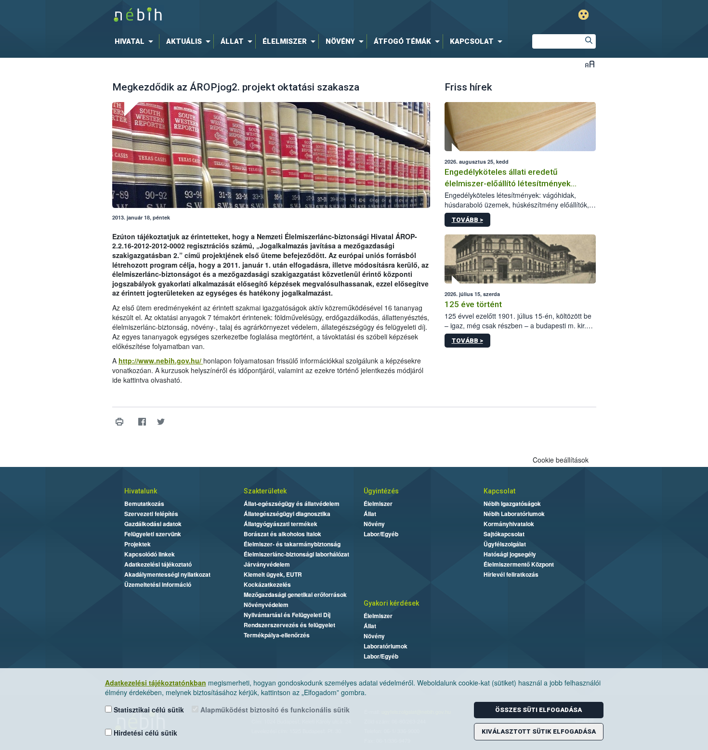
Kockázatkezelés (267, 584)
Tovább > (467, 219)
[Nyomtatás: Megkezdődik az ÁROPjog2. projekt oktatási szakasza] (119, 421)
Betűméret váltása (590, 64)
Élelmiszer (378, 503)
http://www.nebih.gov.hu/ (160, 360)
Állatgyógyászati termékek (280, 523)
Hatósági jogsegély (510, 554)
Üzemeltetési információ (157, 584)
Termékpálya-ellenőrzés (277, 635)
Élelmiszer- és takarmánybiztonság (292, 544)
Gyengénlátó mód (583, 15)
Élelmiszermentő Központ (519, 564)
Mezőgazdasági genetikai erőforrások (295, 594)
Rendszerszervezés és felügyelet (289, 625)
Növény (374, 523)
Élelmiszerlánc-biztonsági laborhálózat (296, 554)
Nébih (251, 15)
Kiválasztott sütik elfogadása (539, 731)
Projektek (137, 544)
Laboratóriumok (385, 646)
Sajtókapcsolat (504, 534)
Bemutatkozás (144, 503)
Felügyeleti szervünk (152, 534)
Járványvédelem (267, 564)
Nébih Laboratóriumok (514, 513)
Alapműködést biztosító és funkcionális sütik (274, 709)
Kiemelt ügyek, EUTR (273, 574)
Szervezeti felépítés (151, 513)
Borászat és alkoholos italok (282, 534)
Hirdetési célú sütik (144, 732)
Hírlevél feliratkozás (511, 574)
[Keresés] (588, 41)
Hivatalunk (140, 491)
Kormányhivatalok (509, 523)
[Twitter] (161, 421)
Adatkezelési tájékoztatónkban (155, 682)
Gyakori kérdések (391, 603)
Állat (370, 513)
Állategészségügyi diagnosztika (287, 513)
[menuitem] (135, 41)
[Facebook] (142, 421)
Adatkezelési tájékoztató (158, 564)
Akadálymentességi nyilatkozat (167, 574)
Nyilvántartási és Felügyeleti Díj (287, 614)
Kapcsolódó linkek (149, 554)
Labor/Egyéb (381, 534)
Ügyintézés (381, 491)
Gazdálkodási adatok (153, 523)
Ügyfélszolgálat (505, 544)
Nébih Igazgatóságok (512, 503)
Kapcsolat (499, 491)
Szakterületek (265, 491)
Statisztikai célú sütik (148, 709)
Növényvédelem (266, 604)
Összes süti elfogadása (538, 709)
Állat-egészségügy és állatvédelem (292, 503)
